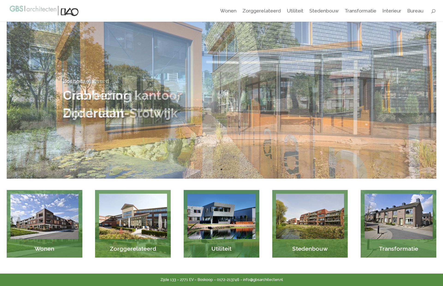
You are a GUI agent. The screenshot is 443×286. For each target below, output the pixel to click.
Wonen (228, 11)
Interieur (391, 11)
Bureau (415, 11)
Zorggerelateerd (261, 11)
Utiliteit (295, 11)
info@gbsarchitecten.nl (263, 279)
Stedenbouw (324, 11)
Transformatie (360, 11)
